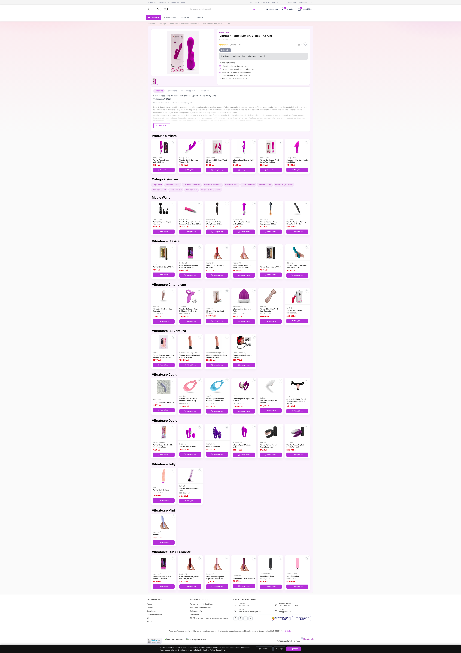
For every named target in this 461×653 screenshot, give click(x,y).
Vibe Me (156, 535)
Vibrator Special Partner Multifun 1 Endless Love (215, 400)
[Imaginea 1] (154, 81)
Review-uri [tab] (204, 91)
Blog (183, 2)
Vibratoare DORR (248, 185)
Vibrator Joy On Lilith (294, 310)
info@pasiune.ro (285, 612)
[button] (153, 17)
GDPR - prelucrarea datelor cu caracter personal (209, 618)
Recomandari (170, 17)
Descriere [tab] (159, 91)
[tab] (272, 9)
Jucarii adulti (164, 2)
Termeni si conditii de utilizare (201, 604)
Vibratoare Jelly (176, 190)
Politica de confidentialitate (200, 607)
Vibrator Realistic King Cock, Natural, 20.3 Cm (216, 356)
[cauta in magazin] (254, 8)
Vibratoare (175, 2)
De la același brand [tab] (188, 91)
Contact (199, 17)
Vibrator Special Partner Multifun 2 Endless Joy (188, 400)
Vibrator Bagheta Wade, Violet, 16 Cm (242, 223)
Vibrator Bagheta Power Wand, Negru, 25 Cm (215, 223)
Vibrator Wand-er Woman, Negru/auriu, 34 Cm (296, 223)
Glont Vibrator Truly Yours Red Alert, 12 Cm (215, 266)
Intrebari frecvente (154, 614)
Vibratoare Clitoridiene (191, 185)
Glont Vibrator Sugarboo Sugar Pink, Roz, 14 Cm (242, 266)
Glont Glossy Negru (267, 576)
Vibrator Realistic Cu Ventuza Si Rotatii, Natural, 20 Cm (163, 356)
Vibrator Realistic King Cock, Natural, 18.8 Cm (189, 356)
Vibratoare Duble (265, 185)
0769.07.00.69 (272, 2)
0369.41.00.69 (259, 2)
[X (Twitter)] (251, 618)
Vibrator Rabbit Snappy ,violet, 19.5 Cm (161, 161)
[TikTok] (245, 618)
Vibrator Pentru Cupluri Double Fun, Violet (295, 446)
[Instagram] (240, 618)
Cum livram (151, 611)
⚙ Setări (288, 631)
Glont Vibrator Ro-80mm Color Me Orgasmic (188, 266)
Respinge (279, 649)
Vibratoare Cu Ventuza (212, 185)
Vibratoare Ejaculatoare (284, 185)
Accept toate (293, 649)
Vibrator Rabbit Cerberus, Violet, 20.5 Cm (188, 161)
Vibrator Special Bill (213, 446)
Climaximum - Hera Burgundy (244, 578)
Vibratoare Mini (191, 190)
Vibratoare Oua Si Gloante (211, 190)
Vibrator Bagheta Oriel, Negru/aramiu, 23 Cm (268, 223)
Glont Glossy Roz (292, 576)
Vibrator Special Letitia (187, 446)
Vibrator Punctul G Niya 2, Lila (163, 402)
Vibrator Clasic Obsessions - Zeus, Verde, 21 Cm (297, 266)
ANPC (149, 621)
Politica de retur (196, 611)
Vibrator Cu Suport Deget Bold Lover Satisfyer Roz (188, 310)
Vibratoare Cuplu (231, 185)
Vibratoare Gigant (159, 190)
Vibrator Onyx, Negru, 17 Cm (270, 267)
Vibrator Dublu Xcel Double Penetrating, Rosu (163, 446)
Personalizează (264, 649)
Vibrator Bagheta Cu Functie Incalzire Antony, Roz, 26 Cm (190, 223)
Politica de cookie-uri (218, 650)
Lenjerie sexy (152, 2)
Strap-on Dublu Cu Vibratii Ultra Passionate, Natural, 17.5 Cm (296, 401)
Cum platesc (195, 614)
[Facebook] (235, 618)
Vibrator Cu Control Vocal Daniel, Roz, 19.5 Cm (269, 161)
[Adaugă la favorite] (305, 44)
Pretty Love (224, 32)
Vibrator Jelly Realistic (161, 490)
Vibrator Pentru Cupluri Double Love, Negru (268, 446)
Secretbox (185, 17)
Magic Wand (157, 185)
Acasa (149, 604)
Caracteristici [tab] (172, 91)
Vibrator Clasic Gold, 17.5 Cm (163, 267)
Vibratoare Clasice (172, 185)
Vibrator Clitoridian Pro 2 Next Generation (269, 310)
